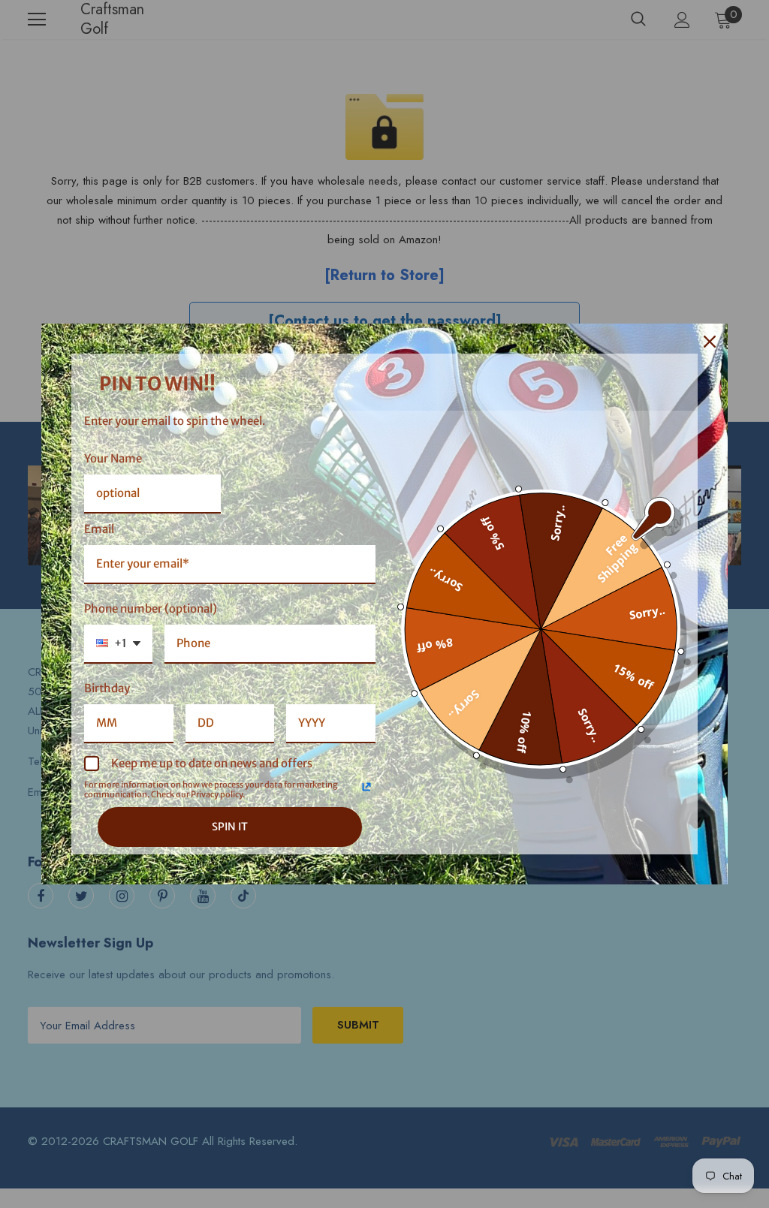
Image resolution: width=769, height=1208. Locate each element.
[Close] (710, 342)
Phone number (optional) (150, 608)
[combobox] (118, 644)
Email (99, 529)
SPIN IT (230, 826)
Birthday (107, 688)
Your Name (113, 458)
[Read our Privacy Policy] (366, 787)
